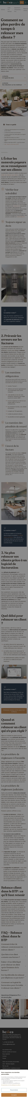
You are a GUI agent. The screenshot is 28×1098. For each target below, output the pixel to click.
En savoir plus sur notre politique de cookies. (10, 1085)
